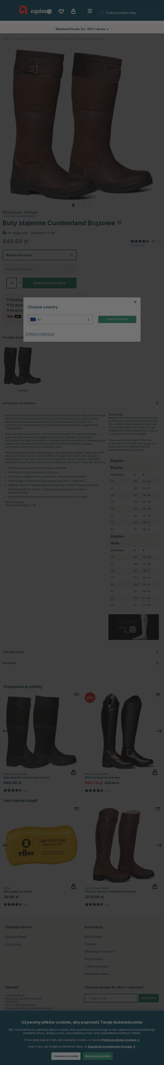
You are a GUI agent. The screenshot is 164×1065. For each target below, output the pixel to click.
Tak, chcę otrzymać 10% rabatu (123, 543)
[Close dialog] (161, 494)
